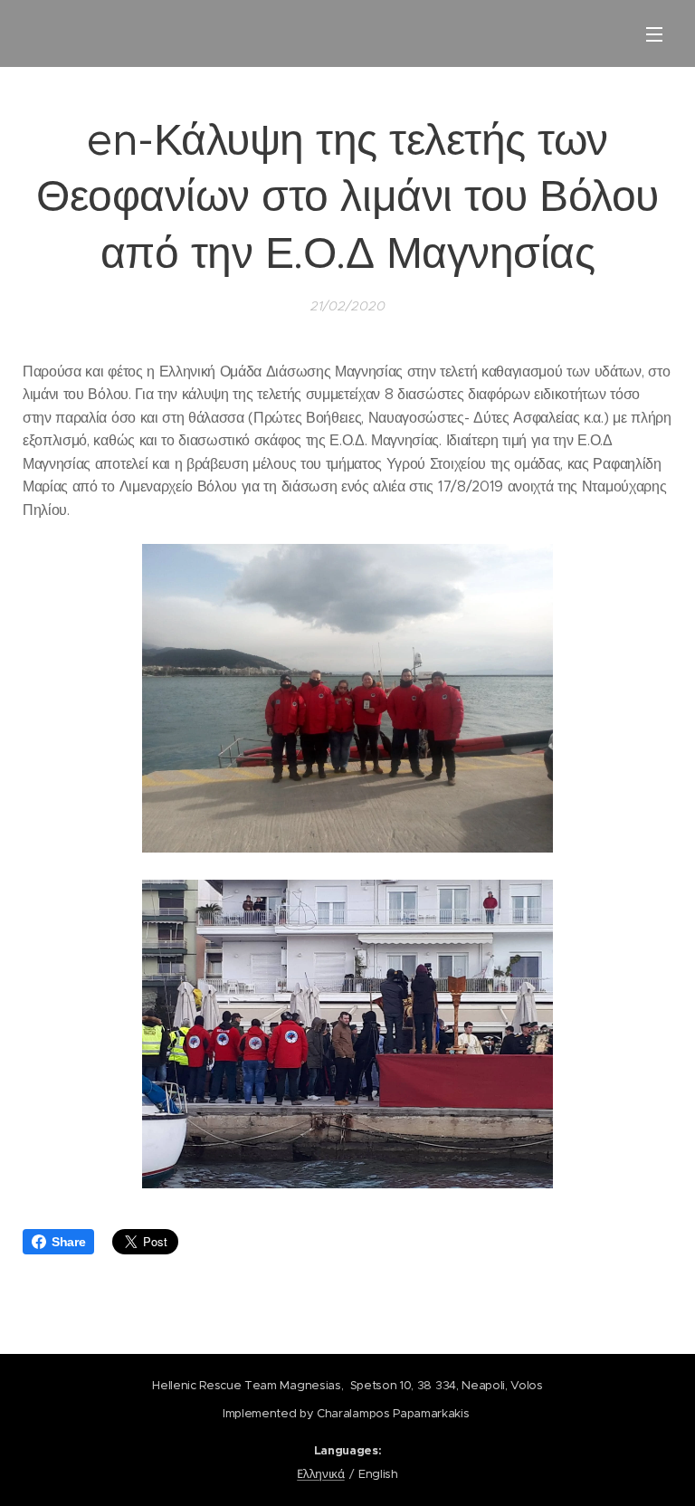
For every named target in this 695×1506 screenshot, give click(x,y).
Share (68, 1241)
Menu (654, 33)
